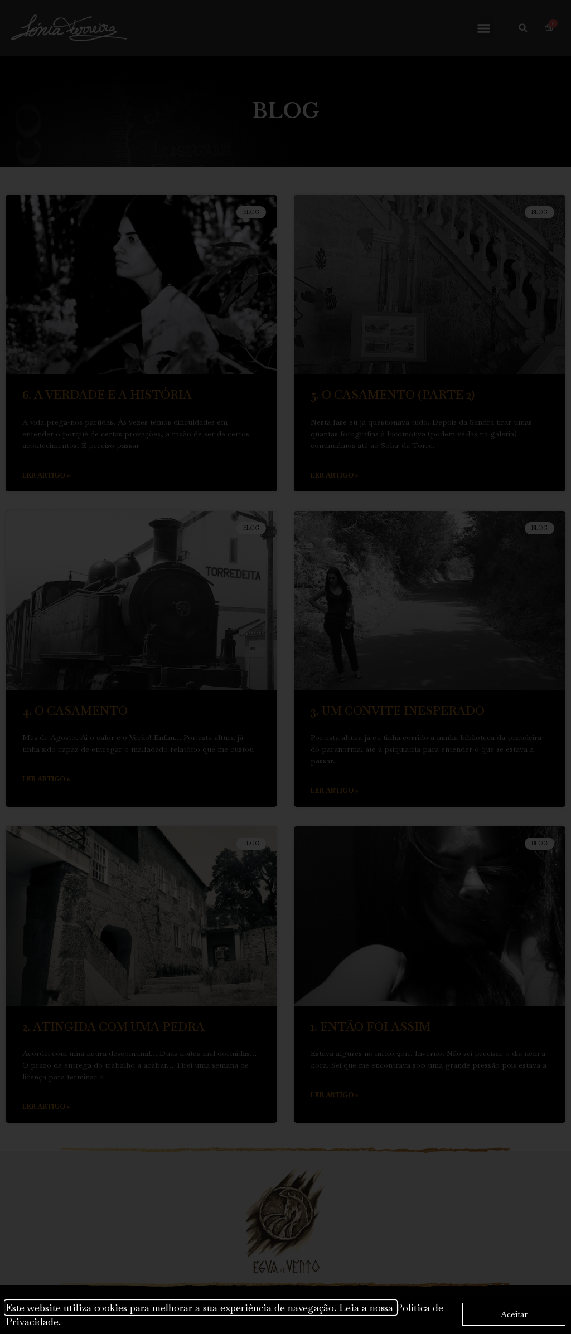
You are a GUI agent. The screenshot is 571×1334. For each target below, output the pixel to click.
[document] (285, 667)
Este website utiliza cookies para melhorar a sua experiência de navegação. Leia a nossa (201, 1307)
